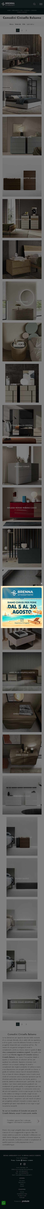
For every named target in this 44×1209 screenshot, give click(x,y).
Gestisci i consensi (28, 1160)
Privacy (13, 1160)
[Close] (41, 583)
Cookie (18, 1160)
